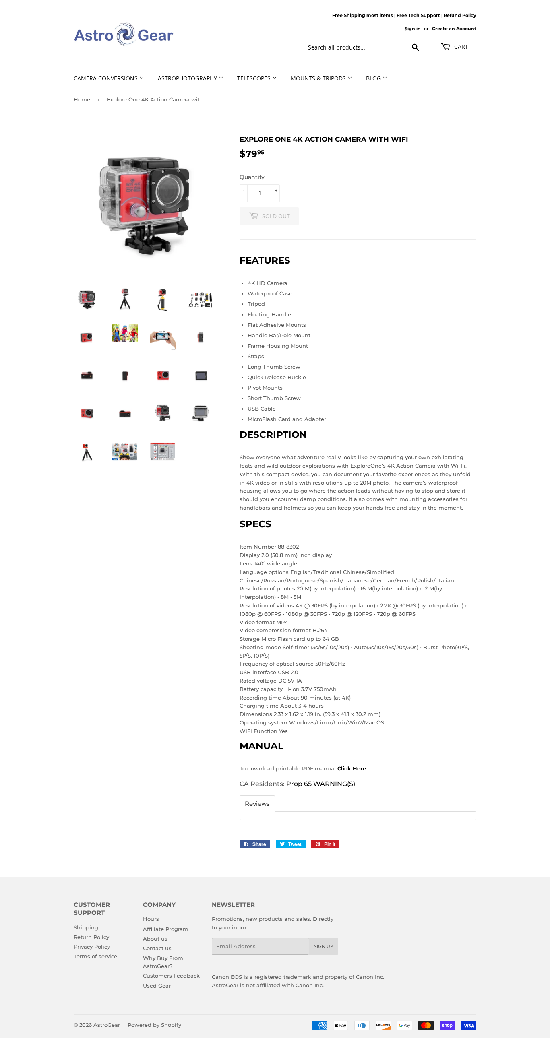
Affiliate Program (165, 929)
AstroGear (106, 1024)
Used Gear (157, 985)
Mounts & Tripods (319, 78)
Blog (374, 78)
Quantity (252, 177)
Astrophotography (188, 78)
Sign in (413, 28)
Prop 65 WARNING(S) (320, 784)
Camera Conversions (106, 78)
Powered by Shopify (154, 1024)
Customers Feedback (171, 975)
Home (82, 99)
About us (155, 938)
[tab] (257, 803)
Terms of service (95, 956)
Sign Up (323, 946)
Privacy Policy (92, 946)
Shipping (86, 927)
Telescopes (254, 78)
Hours (151, 919)
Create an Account (454, 28)
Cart (460, 46)
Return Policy (91, 937)
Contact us (157, 948)
